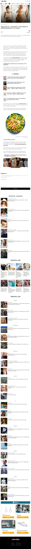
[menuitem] (28, 1)
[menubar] (28, 1)
